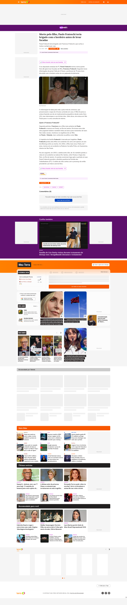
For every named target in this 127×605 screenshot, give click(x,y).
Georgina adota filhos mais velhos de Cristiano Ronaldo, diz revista (32, 538)
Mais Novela (46, 187)
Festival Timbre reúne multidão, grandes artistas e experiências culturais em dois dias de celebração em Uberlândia (56, 538)
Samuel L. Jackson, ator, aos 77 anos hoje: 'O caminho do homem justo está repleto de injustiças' (27, 486)
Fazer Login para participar (63, 200)
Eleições (49, 453)
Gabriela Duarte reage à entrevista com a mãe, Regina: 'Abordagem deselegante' (27, 527)
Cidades (25, 453)
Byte (49, 432)
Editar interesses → (105, 271)
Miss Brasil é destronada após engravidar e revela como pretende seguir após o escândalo (32, 498)
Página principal (25, 2)
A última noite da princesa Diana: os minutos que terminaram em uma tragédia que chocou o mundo (50, 486)
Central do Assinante (93, 2)
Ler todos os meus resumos (79, 286)
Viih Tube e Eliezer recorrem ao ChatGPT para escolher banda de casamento (79, 498)
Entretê (61, 187)
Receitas (26, 432)
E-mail (103, 2)
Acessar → (35, 306)
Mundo (25, 443)
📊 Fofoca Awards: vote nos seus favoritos (51, 62)
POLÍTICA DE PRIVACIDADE (77, 593)
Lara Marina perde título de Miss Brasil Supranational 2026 (75, 526)
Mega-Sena (73, 432)
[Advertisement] (99, 497)
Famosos (54, 187)
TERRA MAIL (83, 2)
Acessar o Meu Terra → (38, 264)
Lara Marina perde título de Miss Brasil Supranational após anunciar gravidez (55, 498)
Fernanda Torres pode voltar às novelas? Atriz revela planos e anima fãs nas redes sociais (75, 486)
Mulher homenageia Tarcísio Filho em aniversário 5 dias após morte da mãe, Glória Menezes (51, 527)
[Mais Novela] (43, 174)
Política (73, 443)
